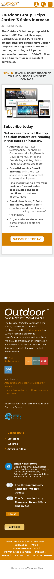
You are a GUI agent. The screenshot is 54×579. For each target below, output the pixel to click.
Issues (5, 555)
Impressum (40, 552)
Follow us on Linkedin (39, 555)
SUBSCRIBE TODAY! (27, 239)
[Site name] (27, 319)
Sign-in (8, 73)
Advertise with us (17, 448)
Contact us (13, 438)
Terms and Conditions (25, 548)
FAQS (33, 545)
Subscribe (13, 443)
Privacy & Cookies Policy (17, 552)
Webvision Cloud (35, 568)
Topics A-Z (17, 555)
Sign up (12, 514)
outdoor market (34, 330)
